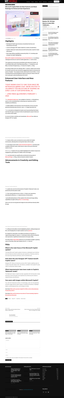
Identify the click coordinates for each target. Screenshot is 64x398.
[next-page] (44, 59)
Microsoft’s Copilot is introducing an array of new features (18, 58)
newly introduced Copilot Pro (25, 144)
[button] (60, 1)
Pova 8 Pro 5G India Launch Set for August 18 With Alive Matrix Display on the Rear (22, 333)
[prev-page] (43, 59)
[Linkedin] (11, 303)
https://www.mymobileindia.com (13, 316)
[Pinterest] (15, 303)
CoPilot (6, 4)
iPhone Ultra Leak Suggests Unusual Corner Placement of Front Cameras (53, 43)
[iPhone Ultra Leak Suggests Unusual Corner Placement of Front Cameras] (45, 44)
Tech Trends (13, 4)
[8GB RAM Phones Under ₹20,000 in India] (26, 379)
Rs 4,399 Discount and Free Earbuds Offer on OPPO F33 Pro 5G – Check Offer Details (34, 333)
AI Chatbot (9, 298)
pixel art (30, 230)
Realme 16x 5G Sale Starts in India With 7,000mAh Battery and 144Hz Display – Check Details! (10, 333)
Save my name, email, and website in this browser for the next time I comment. (19, 357)
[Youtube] (48, 392)
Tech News (9, 4)
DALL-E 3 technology (24, 199)
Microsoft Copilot (23, 298)
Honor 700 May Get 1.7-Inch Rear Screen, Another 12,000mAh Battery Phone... (53, 49)
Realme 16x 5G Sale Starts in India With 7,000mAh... (48, 23)
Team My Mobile (8, 38)
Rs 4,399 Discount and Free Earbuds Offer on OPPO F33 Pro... (53, 38)
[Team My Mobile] (7, 315)
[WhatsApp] (13, 303)
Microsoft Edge (8, 157)
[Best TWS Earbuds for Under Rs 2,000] (26, 370)
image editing (16, 239)
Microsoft (29, 116)
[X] (9, 303)
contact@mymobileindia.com (28, 389)
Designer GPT (13, 298)
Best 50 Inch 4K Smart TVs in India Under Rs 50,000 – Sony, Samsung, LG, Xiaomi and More (35, 374)
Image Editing (18, 298)
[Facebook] (6, 303)
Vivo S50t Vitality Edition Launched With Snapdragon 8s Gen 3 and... (53, 54)
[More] (18, 303)
